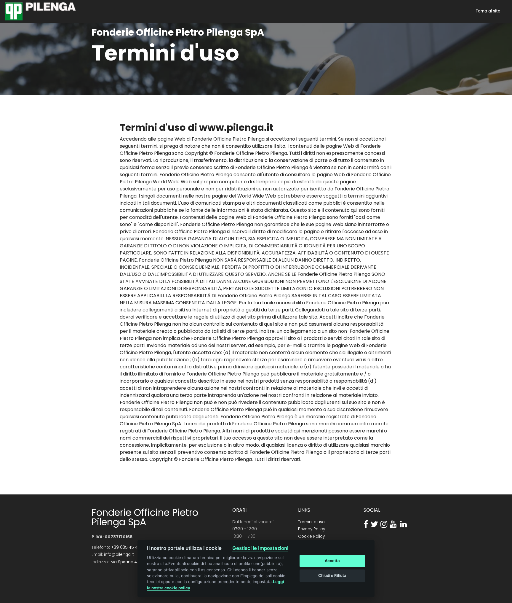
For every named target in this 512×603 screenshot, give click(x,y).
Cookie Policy (311, 536)
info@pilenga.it (119, 554)
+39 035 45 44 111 (128, 547)
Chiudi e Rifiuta (332, 575)
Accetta (332, 560)
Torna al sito (488, 11)
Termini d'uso (311, 522)
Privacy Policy (311, 529)
